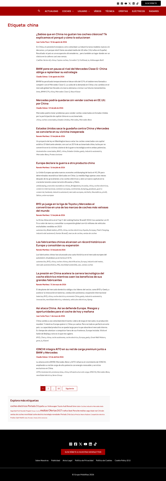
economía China (72, 296)
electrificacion (74, 261)
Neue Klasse (75, 91)
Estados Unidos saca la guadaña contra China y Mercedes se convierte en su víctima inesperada (72, 130)
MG (58, 265)
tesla (101, 406)
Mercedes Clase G (62, 91)
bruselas (84, 186)
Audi (64, 406)
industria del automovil (45, 233)
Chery (43, 337)
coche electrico (59, 296)
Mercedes (74, 120)
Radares (154, 11)
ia (88, 60)
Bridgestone (76, 186)
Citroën (101, 411)
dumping (84, 189)
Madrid (21, 418)
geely (82, 151)
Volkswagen (52, 406)
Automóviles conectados (46, 151)
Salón (79, 406)
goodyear (92, 189)
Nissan (34, 411)
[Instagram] (118, 3)
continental (75, 189)
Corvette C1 (74, 60)
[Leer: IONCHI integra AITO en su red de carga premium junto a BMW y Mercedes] (20, 362)
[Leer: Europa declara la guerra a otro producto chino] (20, 179)
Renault (69, 406)
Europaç (92, 230)
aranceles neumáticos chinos (58, 186)
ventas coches (87, 265)
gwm (38, 340)
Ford (18, 411)
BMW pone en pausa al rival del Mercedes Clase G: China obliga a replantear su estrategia (71, 70)
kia (69, 414)
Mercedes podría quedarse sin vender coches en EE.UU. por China (71, 101)
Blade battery (52, 230)
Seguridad (13, 411)
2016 (39, 418)
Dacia (73, 414)
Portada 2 (64, 414)
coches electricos (101, 186)
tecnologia (48, 414)
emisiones (44, 418)
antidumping (41, 186)
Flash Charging (102, 230)
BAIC (59, 151)
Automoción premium (50, 372)
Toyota (60, 406)
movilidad (28, 414)
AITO (38, 372)
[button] (151, 3)
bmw (38, 91)
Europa (84, 261)
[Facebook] (122, 3)
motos (44, 410)
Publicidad (55, 460)
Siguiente (70, 388)
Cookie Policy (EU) (123, 460)
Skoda (36, 418)
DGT (59, 410)
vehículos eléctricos (78, 299)
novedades (56, 414)
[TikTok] (137, 3)
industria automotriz (93, 151)
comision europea (63, 189)
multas (83, 411)
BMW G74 (45, 91)
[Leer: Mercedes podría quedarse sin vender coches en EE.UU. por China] (20, 110)
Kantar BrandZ (62, 233)
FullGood (83, 60)
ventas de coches (90, 233)
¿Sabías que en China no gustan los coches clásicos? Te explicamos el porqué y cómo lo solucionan (71, 35)
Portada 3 (32, 406)
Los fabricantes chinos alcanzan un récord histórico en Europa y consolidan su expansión (71, 243)
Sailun (38, 195)
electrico (102, 414)
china (53, 60)
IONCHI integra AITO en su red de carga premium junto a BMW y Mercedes (71, 350)
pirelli (104, 192)
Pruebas (13, 418)
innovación (40, 299)
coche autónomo (58, 337)
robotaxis (66, 299)
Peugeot (28, 411)
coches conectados (49, 120)
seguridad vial (91, 411)
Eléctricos (138, 11)
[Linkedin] (133, 3)
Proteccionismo (55, 154)
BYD (60, 230)
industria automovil (60, 192)
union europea (48, 195)
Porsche (76, 410)
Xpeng (89, 299)
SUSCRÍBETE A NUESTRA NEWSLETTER (83, 452)
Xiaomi (46, 340)
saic (79, 265)
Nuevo (83, 414)
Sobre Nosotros (42, 460)
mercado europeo (76, 192)
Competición (95, 414)
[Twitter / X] (130, 3)
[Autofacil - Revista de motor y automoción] (15, 11)
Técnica (109, 11)
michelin (87, 192)
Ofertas (123, 11)
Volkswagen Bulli (97, 60)
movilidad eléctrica (53, 299)
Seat (70, 410)
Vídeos (97, 11)
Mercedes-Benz (85, 120)
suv (45, 406)
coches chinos (62, 261)
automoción (41, 230)
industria (90, 406)
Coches (66, 11)
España (85, 230)
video (26, 418)
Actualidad (51, 11)
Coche (38, 411)
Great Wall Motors (97, 337)
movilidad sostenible (69, 265)
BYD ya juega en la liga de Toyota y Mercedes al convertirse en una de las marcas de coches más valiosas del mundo (72, 207)
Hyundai (23, 411)
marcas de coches (75, 233)
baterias (39, 296)
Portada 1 (31, 418)
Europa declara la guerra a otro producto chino (65, 163)
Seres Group (57, 375)
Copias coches (62, 60)
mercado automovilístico (46, 265)
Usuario (82, 11)
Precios (77, 414)
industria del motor (95, 261)
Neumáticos (96, 192)
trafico (65, 410)
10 (58, 388)
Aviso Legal (67, 460)
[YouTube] (126, 3)
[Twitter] (80, 444)
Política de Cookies (104, 460)
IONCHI (92, 372)
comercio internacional (45, 189)
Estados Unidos (63, 120)
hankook (48, 192)
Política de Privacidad (84, 460)
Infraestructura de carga (79, 372)
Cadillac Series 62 (43, 60)
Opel (17, 418)
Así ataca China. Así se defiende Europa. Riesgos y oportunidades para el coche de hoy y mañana (67, 309)
